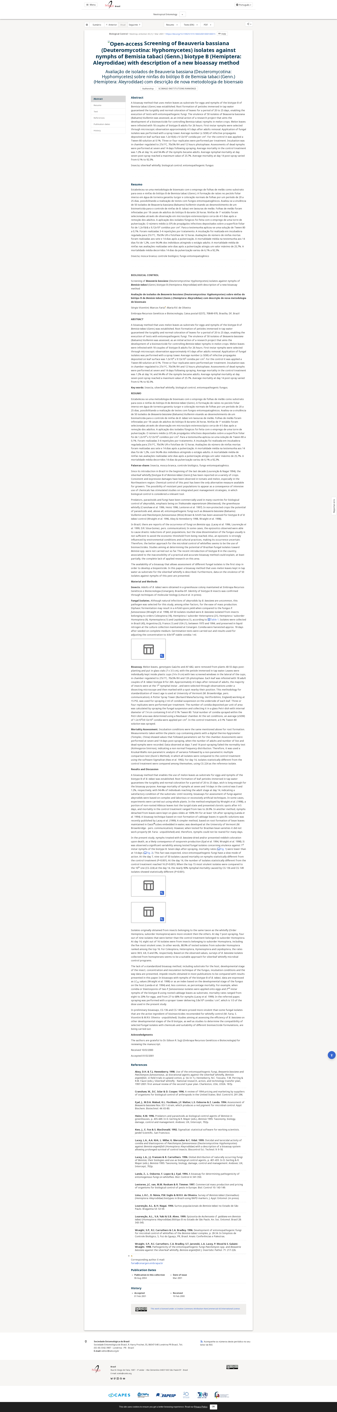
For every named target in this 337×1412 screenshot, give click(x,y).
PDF (206, 24)
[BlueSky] (112, 1378)
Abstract (98, 99)
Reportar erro (334, 506)
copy (222, 33)
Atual (123, 24)
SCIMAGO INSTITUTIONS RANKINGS (177, 88)
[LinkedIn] (118, 1378)
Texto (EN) (189, 24)
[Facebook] (121, 1378)
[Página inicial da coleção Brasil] (96, 1372)
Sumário (97, 24)
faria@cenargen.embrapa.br (147, 1263)
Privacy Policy (200, 1407)
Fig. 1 (223, 849)
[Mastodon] (115, 1378)
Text (96, 111)
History (97, 130)
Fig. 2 (150, 852)
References (99, 117)
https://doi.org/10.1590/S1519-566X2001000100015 (190, 34)
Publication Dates (102, 124)
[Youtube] (124, 1378)
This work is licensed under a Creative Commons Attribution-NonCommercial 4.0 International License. (195, 1308)
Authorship (148, 88)
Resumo (170, 24)
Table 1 (214, 619)
